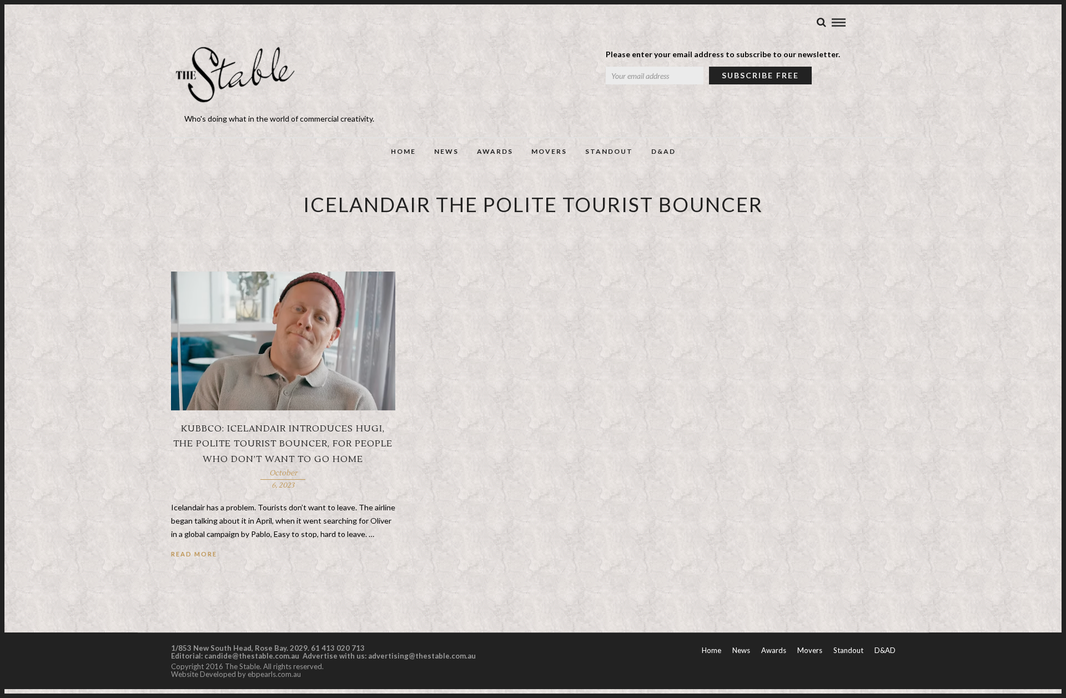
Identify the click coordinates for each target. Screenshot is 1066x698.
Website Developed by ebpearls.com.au (236, 674)
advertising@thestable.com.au (422, 655)
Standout (609, 151)
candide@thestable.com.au (252, 655)
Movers (549, 151)
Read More (194, 554)
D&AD (663, 151)
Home (403, 151)
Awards (495, 151)
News (446, 151)
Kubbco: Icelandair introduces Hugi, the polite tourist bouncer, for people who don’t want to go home (283, 443)
